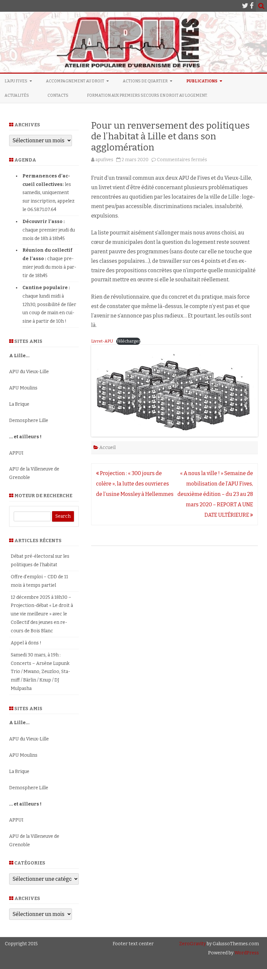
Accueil (107, 447)
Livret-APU (102, 341)
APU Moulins (23, 388)
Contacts (58, 95)
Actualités (17, 95)
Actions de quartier (145, 81)
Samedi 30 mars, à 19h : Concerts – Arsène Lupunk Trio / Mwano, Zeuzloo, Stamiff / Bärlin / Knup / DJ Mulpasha (40, 671)
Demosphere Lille (28, 420)
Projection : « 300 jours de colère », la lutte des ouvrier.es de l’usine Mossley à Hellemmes (135, 483)
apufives (104, 159)
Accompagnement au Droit (75, 81)
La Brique (19, 404)
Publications (202, 81)
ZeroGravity (192, 944)
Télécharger (128, 341)
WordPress (246, 953)
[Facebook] (252, 6)
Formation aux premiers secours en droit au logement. (147, 95)
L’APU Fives (16, 81)
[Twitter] (245, 6)
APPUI (16, 453)
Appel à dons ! (26, 643)
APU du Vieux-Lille (29, 371)
